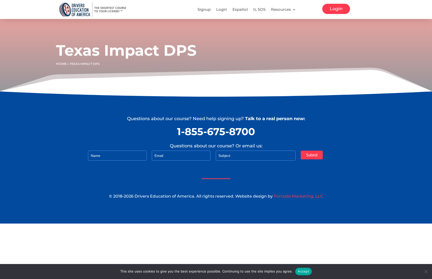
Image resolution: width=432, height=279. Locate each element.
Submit (312, 155)
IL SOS (259, 9)
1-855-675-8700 (216, 131)
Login (221, 9)
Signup (204, 9)
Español (240, 9)
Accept (303, 271)
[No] (425, 271)
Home (61, 64)
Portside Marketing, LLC (298, 196)
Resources (281, 9)
